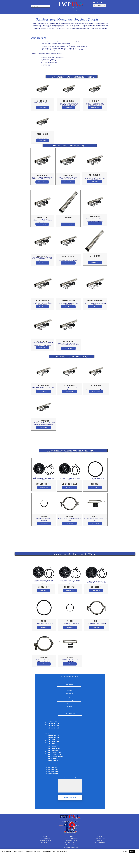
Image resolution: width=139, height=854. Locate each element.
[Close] (137, 851)
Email (69, 697)
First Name (69, 682)
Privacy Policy (63, 851)
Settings (125, 851)
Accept (132, 851)
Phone (70, 711)
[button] (39, 10)
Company (69, 703)
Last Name (69, 690)
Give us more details (70, 778)
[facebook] (101, 2)
